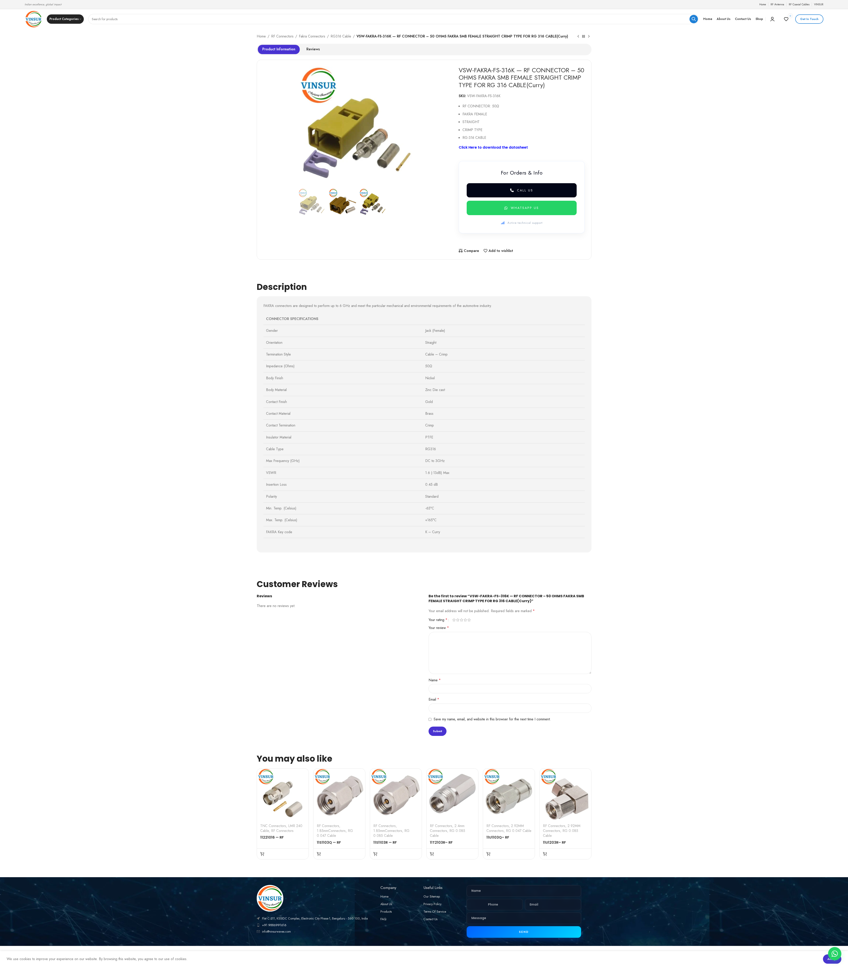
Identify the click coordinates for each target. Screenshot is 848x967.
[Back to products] (583, 36)
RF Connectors (282, 36)
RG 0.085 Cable (391, 833)
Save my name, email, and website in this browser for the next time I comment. (492, 719)
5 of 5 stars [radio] (469, 620)
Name (435, 680)
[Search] (693, 19)
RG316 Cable (341, 36)
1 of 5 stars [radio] (454, 620)
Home (261, 36)
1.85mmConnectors (331, 830)
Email (434, 699)
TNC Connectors (273, 825)
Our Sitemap (431, 896)
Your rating (438, 620)
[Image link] (270, 897)
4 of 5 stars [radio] (465, 620)
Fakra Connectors (312, 36)
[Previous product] (578, 36)
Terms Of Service (434, 911)
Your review (439, 627)
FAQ (383, 919)
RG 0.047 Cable (335, 833)
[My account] (772, 19)
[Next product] (588, 36)
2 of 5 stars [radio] (458, 620)
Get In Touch (809, 19)
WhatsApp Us (525, 208)
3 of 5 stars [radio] (462, 620)
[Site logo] (33, 18)
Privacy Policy (432, 904)
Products (386, 911)
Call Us (525, 190)
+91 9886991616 (274, 925)
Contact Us (430, 919)
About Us (386, 904)
